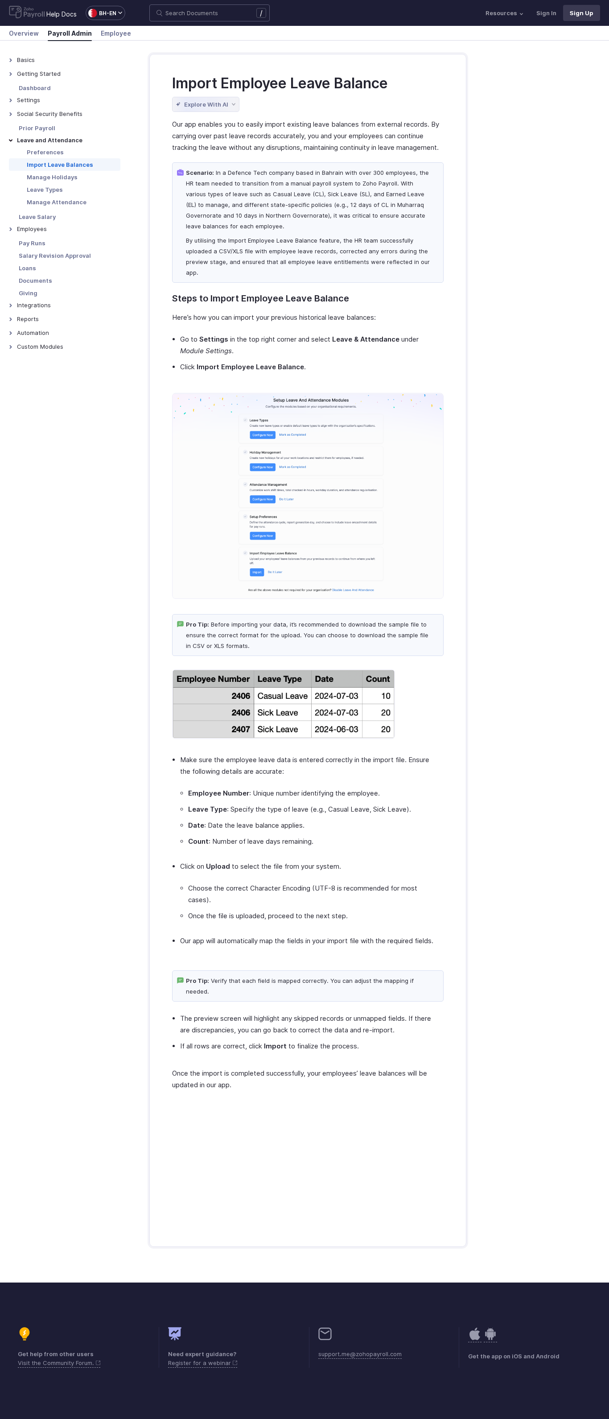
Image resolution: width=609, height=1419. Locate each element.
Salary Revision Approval (55, 255)
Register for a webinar (200, 1362)
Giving (28, 293)
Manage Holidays (52, 177)
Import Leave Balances (60, 164)
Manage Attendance (56, 202)
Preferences (45, 152)
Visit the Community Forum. (57, 1362)
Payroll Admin (70, 33)
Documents (35, 280)
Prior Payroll (37, 128)
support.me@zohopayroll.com (360, 1353)
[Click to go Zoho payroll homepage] (27, 13)
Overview (24, 33)
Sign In (546, 12)
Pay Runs (32, 243)
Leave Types (45, 189)
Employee (116, 33)
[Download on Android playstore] (474, 1338)
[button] (101, 13)
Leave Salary (37, 216)
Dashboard (35, 87)
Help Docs (61, 14)
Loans (27, 268)
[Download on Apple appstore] (490, 1338)
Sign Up (581, 12)
